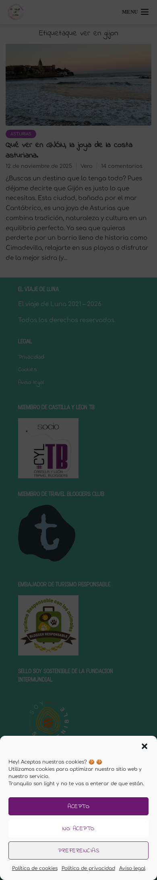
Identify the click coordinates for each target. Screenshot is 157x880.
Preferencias (78, 850)
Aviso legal (132, 868)
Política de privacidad (88, 868)
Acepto (78, 806)
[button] (144, 746)
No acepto (78, 828)
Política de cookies (35, 868)
